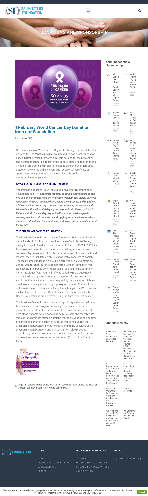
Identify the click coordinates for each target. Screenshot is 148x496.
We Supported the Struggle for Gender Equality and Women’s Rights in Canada (118, 87)
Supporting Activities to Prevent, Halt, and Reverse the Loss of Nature (118, 208)
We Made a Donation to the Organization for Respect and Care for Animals (136, 238)
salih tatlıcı (78, 384)
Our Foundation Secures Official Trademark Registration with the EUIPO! (129, 372)
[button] (88, 10)
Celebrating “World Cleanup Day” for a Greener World (135, 179)
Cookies (78, 493)
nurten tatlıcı (42, 384)
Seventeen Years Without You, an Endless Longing (112, 337)
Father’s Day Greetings (129, 389)
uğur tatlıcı (43, 387)
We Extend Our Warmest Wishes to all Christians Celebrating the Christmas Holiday (112, 397)
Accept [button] (142, 492)
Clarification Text (94, 493)
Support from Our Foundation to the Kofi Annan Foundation (118, 265)
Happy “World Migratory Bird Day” (117, 177)
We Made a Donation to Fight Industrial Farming (134, 119)
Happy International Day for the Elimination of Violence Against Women (119, 148)
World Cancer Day (58, 387)
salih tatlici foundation (60, 384)
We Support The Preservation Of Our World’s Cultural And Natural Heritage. (119, 239)
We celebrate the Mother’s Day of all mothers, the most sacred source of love (112, 418)
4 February (30, 384)
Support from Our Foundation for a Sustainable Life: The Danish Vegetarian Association (118, 297)
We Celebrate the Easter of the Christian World (129, 414)
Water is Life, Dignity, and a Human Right (133, 81)
